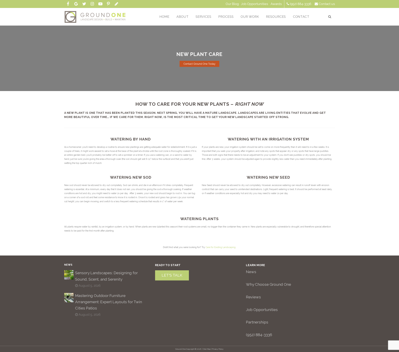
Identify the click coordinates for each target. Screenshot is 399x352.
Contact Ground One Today (199, 63)
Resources (276, 17)
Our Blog (232, 4)
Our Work (250, 17)
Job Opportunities (254, 4)
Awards (276, 4)
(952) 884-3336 (300, 4)
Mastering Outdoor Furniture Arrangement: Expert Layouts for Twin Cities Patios (108, 302)
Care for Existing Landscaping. (221, 247)
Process (226, 17)
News (251, 272)
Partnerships (257, 322)
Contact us (327, 4)
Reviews (253, 297)
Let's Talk (172, 275)
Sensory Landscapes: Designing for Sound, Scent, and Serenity (106, 276)
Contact (301, 17)
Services (204, 17)
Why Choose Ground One (268, 284)
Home (164, 17)
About (182, 17)
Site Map (207, 349)
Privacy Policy (218, 349)
